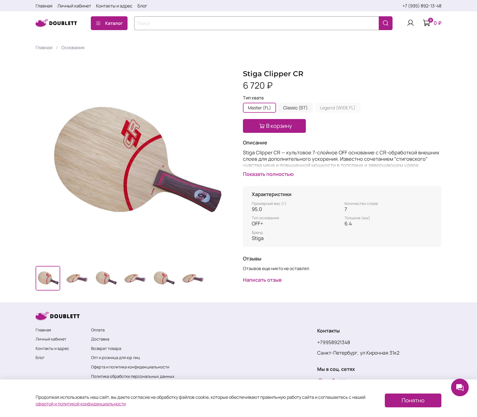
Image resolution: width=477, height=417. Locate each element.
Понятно (413, 400)
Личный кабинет (74, 6)
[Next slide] (225, 162)
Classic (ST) (295, 108)
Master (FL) (259, 108)
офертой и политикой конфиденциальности (81, 404)
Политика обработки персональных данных (132, 376)
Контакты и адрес (114, 6)
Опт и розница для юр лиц (115, 357)
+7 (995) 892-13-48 (421, 6)
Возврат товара (106, 348)
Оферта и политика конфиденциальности (130, 367)
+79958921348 (333, 342)
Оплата (98, 329)
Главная (44, 6)
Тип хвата (253, 98)
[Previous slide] (44, 162)
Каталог (114, 23)
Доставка (100, 339)
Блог (142, 6)
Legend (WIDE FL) (338, 108)
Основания (72, 47)
